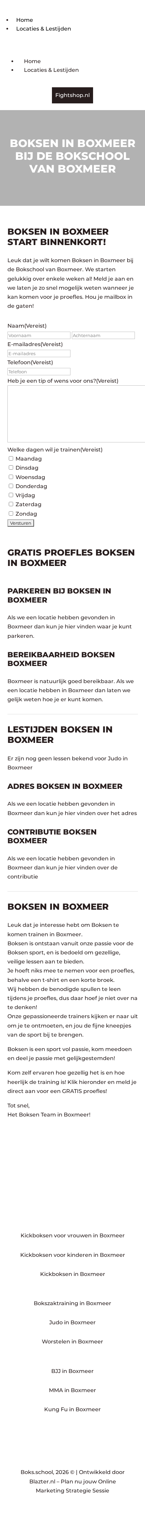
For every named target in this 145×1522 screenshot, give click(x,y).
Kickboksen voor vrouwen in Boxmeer (73, 1235)
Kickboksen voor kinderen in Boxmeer (72, 1255)
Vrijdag (25, 495)
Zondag (26, 514)
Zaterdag (28, 504)
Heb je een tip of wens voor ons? (62, 381)
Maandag (29, 459)
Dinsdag (27, 468)
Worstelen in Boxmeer (72, 1341)
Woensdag (30, 477)
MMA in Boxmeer (72, 1390)
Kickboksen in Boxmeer (72, 1274)
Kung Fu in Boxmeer (72, 1409)
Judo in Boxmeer (72, 1322)
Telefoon (30, 362)
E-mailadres (35, 344)
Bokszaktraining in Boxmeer (72, 1303)
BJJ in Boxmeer (72, 1371)
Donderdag (31, 486)
